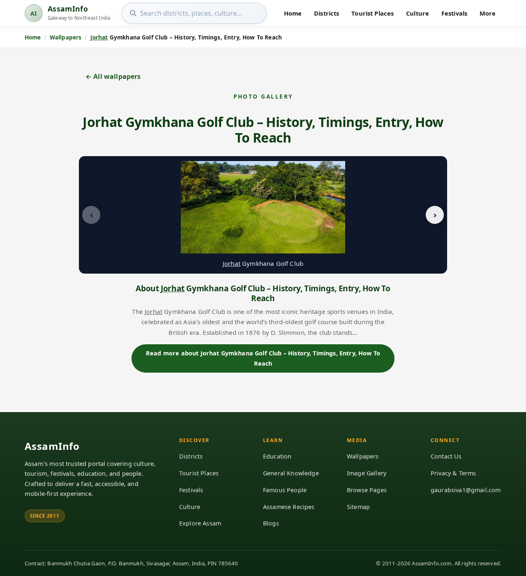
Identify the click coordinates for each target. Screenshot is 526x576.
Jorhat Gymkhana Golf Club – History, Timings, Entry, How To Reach (263, 129)
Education (277, 456)
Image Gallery (366, 473)
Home (293, 13)
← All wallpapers (113, 76)
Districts (326, 13)
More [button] (488, 13)
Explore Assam (200, 523)
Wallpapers (363, 456)
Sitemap (358, 507)
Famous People (285, 490)
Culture (417, 13)
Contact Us (446, 456)
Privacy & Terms (453, 473)
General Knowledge (291, 473)
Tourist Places (372, 13)
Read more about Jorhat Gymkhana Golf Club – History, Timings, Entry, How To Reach (263, 358)
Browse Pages (367, 490)
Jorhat (99, 37)
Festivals (454, 13)
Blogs (271, 523)
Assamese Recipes (289, 507)
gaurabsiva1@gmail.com (466, 490)
